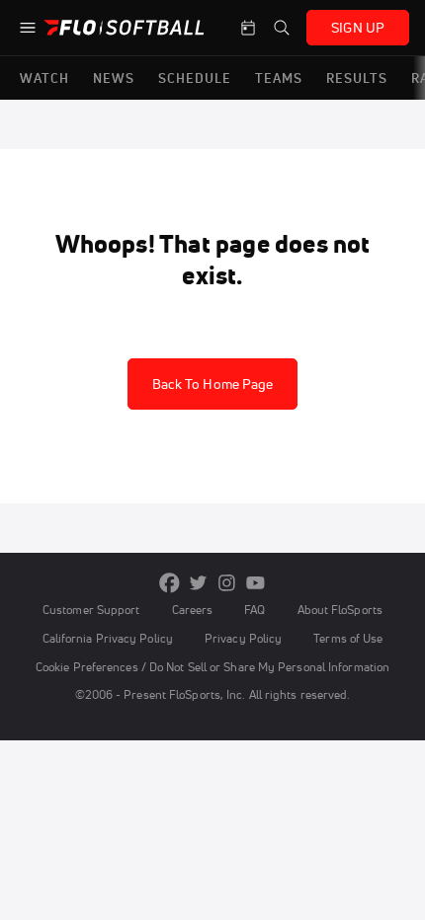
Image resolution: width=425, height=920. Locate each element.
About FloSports (340, 609)
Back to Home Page (213, 384)
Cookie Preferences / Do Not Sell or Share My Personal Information (212, 666)
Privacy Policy (243, 638)
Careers (192, 609)
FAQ (254, 609)
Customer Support (91, 609)
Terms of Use (347, 638)
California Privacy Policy (107, 638)
